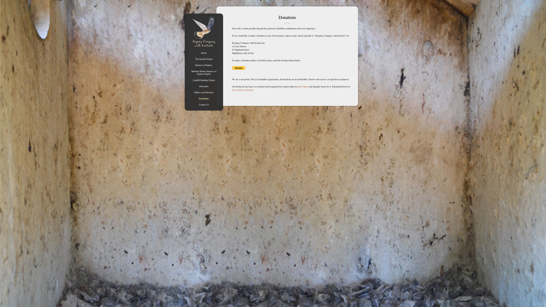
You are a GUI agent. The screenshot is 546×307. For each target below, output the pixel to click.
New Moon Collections (242, 89)
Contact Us (204, 104)
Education (203, 86)
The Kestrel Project (204, 58)
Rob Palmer (303, 86)
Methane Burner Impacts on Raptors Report (203, 72)
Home (204, 52)
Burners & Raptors (203, 65)
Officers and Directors (204, 92)
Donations (204, 98)
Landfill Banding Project (204, 80)
